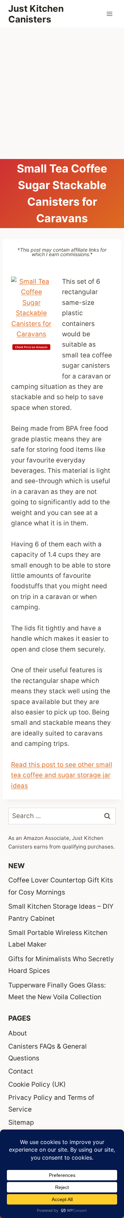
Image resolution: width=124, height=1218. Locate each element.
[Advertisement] (62, 93)
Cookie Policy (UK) (37, 1084)
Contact (20, 1071)
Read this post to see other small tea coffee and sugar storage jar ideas (61, 775)
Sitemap (21, 1122)
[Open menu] (109, 13)
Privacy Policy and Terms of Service (51, 1103)
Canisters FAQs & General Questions (47, 1052)
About (17, 1033)
